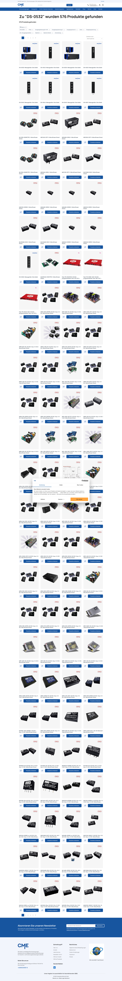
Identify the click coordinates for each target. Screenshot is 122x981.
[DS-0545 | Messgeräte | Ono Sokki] (72, 88)
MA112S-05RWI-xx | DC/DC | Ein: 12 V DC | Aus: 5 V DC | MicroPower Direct (93, 801)
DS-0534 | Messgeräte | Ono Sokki (71, 67)
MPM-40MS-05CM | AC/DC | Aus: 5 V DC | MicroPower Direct (28, 696)
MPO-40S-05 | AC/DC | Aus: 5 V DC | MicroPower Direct (92, 557)
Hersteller (22, 29)
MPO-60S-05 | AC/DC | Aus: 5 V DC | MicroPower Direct (71, 312)
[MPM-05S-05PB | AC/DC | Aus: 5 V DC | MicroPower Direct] (72, 612)
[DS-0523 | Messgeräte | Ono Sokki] (93, 53)
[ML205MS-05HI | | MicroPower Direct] (29, 228)
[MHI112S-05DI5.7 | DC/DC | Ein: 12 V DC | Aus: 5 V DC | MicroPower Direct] (93, 821)
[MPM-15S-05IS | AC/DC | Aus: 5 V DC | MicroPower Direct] (93, 332)
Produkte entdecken (31, 72)
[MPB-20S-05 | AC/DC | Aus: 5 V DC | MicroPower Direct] (29, 437)
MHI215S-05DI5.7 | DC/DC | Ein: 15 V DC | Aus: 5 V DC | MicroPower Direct (92, 906)
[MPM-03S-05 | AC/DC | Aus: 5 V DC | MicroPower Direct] (93, 507)
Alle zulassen (79, 499)
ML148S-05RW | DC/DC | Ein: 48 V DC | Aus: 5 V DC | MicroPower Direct (71, 871)
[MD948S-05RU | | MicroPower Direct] (72, 123)
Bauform (37, 33)
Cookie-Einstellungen (74, 952)
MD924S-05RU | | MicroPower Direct (49, 173)
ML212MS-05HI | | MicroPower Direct (91, 173)
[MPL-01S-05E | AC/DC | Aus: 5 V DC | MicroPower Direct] (72, 367)
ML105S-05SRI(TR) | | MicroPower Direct (28, 173)
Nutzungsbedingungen (84, 930)
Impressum (72, 954)
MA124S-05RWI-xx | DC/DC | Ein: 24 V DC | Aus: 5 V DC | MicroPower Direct (28, 836)
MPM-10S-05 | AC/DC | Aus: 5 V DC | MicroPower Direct (93, 417)
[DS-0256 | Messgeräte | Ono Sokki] (29, 263)
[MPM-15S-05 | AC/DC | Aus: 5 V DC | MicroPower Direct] (50, 367)
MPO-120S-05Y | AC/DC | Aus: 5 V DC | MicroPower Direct (92, 312)
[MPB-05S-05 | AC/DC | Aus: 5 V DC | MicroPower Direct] (29, 332)
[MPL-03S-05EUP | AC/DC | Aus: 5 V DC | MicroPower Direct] (50, 437)
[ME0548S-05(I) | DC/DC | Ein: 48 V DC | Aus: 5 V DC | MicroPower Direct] (50, 821)
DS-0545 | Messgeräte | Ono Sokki (71, 102)
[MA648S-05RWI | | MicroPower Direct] (72, 193)
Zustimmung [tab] (42, 485)
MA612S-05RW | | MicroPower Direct (91, 207)
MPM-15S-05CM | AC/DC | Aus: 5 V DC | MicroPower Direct (71, 347)
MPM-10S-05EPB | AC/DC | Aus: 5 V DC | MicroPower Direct (50, 417)
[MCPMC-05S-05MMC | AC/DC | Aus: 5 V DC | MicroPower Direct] (29, 716)
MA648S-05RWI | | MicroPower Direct (70, 207)
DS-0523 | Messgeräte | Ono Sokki (92, 67)
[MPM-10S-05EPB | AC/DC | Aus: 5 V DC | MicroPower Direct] (50, 402)
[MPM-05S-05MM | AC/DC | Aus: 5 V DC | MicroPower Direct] (50, 716)
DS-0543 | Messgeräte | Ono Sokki (28, 102)
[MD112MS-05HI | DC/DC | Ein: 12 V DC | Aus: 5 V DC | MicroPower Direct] (93, 856)
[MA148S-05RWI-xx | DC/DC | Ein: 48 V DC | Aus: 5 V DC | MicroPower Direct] (72, 821)
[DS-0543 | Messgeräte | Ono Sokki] (29, 88)
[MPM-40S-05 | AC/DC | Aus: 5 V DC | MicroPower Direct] (29, 367)
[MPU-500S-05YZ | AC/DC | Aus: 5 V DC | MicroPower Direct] (29, 542)
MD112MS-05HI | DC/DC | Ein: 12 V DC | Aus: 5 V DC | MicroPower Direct (92, 871)
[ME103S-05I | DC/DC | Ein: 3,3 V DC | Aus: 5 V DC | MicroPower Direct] (29, 786)
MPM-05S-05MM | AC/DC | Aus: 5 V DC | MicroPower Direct (50, 731)
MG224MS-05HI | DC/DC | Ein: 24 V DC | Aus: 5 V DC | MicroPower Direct (50, 871)
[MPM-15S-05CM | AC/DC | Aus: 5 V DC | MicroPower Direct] (72, 332)
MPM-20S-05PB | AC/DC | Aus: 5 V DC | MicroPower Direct (28, 487)
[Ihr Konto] (99, 5)
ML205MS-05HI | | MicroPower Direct (27, 242)
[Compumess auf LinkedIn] (54, 967)
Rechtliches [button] (73, 944)
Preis (30, 29)
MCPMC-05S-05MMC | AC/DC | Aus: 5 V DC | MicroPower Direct (27, 731)
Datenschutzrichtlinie (72, 930)
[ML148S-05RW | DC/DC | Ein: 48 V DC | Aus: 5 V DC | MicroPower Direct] (72, 856)
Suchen (69, 5)
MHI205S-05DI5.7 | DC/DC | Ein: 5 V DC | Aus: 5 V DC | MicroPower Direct (28, 871)
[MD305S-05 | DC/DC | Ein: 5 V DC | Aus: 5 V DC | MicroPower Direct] (29, 751)
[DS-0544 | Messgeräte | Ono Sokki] (50, 88)
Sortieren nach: (90, 36)
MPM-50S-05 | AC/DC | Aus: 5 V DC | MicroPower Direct (71, 731)
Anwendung (58, 33)
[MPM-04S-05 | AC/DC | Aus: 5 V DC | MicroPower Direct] (50, 507)
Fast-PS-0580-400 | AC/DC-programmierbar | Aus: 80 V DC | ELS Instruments (92, 277)
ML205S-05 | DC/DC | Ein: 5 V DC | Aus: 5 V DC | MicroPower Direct (50, 766)
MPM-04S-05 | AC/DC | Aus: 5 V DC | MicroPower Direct (50, 522)
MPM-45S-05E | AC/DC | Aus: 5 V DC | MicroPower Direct (71, 696)
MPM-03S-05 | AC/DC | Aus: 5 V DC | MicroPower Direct (92, 522)
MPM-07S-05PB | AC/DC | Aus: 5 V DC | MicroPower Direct (50, 626)
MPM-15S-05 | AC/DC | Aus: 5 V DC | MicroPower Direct (50, 382)
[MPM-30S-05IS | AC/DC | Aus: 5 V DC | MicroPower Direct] (29, 577)
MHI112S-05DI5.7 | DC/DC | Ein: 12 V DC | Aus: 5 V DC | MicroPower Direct (93, 836)
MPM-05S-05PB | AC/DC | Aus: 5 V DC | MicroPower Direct (71, 626)
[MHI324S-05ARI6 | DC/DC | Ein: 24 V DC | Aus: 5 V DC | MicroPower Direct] (72, 751)
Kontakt (102, 1)
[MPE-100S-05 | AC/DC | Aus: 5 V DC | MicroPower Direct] (72, 647)
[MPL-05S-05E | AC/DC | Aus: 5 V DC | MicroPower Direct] (72, 437)
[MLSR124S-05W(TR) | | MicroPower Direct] (50, 263)
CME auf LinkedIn (57, 957)
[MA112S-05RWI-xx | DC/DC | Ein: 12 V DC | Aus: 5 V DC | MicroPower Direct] (93, 786)
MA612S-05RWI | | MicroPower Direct (27, 207)
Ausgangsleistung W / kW (41, 29)
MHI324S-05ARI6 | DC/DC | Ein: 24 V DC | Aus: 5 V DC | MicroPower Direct (71, 766)
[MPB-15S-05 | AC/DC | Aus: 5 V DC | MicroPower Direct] (93, 472)
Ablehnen (43, 499)
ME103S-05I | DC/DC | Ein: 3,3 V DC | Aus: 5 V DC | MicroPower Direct (29, 801)
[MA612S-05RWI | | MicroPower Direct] (29, 193)
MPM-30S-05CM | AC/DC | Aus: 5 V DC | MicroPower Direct (71, 557)
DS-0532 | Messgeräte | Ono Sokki (28, 67)
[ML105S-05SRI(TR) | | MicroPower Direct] (29, 158)
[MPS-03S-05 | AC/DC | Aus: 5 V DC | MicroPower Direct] (72, 472)
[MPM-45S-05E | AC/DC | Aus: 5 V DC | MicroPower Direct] (72, 682)
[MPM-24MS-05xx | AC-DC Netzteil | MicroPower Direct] (93, 716)
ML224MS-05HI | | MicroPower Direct (49, 242)
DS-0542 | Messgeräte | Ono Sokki (50, 67)
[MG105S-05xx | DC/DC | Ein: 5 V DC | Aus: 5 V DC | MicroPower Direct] (50, 891)
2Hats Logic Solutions (64, 978)
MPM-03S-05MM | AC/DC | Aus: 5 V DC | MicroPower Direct (92, 696)
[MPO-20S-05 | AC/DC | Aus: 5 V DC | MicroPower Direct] (72, 507)
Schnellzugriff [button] (57, 944)
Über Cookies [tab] (80, 485)
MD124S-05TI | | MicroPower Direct (50, 137)
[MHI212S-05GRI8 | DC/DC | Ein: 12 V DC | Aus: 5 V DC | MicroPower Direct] (72, 786)
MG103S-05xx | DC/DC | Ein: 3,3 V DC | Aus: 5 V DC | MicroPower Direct (71, 906)
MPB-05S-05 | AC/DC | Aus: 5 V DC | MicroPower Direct (29, 347)
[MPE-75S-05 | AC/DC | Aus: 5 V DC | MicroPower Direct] (93, 647)
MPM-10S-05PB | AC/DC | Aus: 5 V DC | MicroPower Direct (28, 417)
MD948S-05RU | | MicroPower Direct (70, 138)
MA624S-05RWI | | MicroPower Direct (70, 242)
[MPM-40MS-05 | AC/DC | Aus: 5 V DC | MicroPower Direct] (50, 682)
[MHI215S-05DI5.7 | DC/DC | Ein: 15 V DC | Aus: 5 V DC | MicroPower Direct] (93, 891)
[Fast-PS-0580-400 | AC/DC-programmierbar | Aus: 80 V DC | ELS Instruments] (93, 263)
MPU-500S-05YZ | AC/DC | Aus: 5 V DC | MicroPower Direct (28, 557)
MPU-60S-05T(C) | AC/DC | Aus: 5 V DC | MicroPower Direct (71, 417)
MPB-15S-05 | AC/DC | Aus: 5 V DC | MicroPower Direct (93, 487)
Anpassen (60, 499)
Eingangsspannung (91, 29)
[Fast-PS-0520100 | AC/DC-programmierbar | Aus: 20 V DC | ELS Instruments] (72, 263)
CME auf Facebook (57, 959)
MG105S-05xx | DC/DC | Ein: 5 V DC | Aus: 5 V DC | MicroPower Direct (50, 906)
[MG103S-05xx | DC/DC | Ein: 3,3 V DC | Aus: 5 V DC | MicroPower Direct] (72, 891)
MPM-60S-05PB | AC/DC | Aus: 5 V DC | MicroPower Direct (50, 591)
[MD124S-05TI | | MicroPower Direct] (50, 123)
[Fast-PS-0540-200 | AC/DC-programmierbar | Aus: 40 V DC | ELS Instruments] (29, 298)
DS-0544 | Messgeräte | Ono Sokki (50, 102)
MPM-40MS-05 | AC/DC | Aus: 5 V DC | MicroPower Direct (50, 696)
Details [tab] (61, 485)
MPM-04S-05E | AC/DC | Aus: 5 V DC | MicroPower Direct (28, 522)
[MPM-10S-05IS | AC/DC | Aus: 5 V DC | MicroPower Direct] (93, 367)
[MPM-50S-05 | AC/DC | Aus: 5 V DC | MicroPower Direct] (72, 716)
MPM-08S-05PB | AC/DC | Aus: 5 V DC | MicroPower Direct (28, 626)
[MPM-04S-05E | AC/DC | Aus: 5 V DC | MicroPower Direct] (29, 507)
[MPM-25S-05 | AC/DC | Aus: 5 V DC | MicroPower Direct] (50, 542)
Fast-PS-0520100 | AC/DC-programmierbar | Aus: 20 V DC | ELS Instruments (70, 277)
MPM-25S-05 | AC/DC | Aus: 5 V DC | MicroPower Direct (50, 557)
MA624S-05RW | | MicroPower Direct (91, 242)
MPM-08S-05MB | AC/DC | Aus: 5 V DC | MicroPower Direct (71, 591)
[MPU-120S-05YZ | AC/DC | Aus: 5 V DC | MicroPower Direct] (93, 437)
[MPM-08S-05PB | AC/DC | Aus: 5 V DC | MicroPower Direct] (29, 612)
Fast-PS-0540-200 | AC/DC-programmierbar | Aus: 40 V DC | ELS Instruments (27, 312)
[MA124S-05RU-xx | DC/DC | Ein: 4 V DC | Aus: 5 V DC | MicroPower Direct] (29, 891)
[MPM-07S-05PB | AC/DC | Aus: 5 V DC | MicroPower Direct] (50, 612)
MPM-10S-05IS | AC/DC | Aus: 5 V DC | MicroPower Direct (92, 382)
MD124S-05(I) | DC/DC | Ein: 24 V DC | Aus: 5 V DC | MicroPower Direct (50, 801)
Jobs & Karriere (56, 952)
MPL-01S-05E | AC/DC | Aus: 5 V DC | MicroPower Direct (71, 382)
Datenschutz (72, 950)
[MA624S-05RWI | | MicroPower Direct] (72, 228)
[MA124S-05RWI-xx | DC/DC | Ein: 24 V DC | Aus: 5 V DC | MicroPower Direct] (29, 821)
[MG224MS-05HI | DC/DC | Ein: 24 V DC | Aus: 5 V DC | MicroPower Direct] (50, 856)
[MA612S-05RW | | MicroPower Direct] (93, 193)
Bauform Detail (47, 33)
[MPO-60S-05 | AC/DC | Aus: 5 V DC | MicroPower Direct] (72, 298)
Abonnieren (100, 925)
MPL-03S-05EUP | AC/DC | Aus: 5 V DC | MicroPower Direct (50, 452)
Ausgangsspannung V (57, 29)
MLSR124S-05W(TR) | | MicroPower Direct (50, 277)
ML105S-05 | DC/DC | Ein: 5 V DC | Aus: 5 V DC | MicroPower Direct (92, 766)
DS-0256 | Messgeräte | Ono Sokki (28, 277)
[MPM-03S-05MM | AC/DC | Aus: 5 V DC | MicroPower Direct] (93, 682)
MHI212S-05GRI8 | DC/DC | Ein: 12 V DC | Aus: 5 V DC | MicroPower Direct (71, 801)
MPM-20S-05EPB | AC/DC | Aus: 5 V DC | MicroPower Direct (50, 312)
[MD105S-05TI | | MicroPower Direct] (93, 123)
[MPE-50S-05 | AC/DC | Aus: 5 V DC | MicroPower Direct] (29, 647)
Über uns (55, 947)
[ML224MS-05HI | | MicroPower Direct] (50, 228)
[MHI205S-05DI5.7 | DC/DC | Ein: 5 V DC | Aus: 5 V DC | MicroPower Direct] (29, 856)
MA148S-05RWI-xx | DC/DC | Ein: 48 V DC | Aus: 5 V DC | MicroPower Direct (71, 836)
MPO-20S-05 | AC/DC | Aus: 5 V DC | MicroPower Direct (71, 522)
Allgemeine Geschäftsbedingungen (77, 947)
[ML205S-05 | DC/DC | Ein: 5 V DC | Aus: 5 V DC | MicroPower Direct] (50, 751)
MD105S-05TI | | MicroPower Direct (93, 137)
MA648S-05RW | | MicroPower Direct (49, 207)
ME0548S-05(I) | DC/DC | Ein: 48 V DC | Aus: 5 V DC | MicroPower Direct (50, 836)
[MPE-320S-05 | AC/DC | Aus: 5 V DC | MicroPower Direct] (93, 612)
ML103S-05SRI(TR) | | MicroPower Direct (28, 138)
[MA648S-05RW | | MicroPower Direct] (50, 193)
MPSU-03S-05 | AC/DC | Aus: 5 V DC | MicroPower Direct (49, 347)
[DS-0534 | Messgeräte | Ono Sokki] (72, 53)
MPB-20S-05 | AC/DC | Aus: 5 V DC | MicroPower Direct (29, 452)
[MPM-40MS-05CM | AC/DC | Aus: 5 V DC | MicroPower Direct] (29, 682)
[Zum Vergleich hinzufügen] (20, 72)
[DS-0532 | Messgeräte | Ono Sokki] (29, 53)
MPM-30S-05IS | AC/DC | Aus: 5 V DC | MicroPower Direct (28, 591)
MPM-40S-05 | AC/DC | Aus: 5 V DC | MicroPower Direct (28, 382)
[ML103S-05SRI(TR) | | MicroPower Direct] (29, 123)
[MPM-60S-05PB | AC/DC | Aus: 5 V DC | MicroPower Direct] (50, 577)
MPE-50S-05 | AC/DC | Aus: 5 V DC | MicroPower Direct (29, 661)
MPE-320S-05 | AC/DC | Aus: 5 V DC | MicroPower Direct (93, 626)
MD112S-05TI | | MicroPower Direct (71, 172)
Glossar (71, 957)
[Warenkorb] (102, 5)
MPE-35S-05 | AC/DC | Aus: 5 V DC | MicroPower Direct (50, 661)
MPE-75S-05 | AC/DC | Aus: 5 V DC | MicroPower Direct (93, 661)
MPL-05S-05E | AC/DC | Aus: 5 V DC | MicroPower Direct (71, 452)
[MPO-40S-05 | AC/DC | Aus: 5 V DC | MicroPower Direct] (93, 542)
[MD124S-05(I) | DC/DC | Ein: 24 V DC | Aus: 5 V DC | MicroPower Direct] (50, 786)
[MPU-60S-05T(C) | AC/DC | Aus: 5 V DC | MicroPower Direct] (72, 402)
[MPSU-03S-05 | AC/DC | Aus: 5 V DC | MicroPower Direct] (50, 332)
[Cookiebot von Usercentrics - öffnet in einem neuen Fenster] (82, 481)
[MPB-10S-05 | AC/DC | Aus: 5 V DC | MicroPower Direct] (93, 577)
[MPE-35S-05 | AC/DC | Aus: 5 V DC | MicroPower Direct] (50, 647)
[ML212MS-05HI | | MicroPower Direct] (93, 158)
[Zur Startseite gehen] (21, 5)
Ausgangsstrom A (71, 29)
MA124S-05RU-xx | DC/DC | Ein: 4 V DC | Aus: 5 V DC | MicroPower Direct (28, 906)
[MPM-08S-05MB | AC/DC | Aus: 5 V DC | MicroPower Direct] (72, 577)
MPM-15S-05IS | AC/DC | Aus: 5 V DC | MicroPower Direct (92, 347)
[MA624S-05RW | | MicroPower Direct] (93, 228)
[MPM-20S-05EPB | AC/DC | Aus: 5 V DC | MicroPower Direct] (50, 298)
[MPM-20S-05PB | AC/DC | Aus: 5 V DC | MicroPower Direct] (29, 472)
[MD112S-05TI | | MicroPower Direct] (72, 158)
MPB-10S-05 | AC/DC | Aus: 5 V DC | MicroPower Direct (93, 591)
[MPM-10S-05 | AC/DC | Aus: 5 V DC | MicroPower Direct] (93, 402)
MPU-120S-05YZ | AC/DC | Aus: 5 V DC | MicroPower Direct (92, 452)
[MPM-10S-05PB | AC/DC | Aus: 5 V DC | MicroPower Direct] (29, 402)
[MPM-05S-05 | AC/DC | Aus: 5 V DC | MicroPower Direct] (50, 472)
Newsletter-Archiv (57, 954)
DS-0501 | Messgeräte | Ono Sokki (92, 102)
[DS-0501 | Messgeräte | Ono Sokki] (93, 88)
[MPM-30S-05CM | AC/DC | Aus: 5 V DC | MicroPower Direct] (72, 542)
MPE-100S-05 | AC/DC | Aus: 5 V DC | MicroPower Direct (71, 661)
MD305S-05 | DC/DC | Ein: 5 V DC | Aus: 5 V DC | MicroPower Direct (28, 766)
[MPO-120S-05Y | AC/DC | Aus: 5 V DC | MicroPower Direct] (93, 298)
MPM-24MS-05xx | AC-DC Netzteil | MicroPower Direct (93, 731)
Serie (81, 29)
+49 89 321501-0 (93, 5)
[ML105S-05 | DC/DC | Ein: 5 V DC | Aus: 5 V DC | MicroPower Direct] (93, 751)
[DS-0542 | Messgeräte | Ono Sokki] (50, 53)
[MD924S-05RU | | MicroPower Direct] (50, 158)
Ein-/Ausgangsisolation (26, 33)
